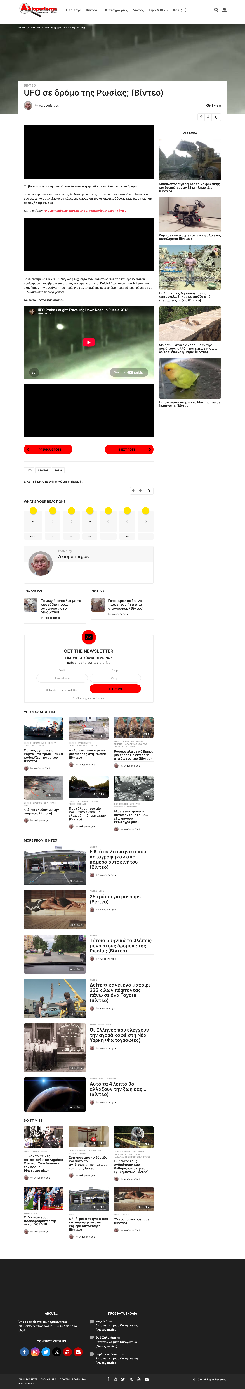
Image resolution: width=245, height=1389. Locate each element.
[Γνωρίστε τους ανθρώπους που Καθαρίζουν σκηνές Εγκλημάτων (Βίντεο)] (134, 1137)
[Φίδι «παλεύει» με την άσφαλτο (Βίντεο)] (43, 788)
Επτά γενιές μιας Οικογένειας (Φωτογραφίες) (117, 1327)
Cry (53, 536)
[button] (185, 10)
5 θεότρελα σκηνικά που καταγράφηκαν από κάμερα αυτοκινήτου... (180, 1295)
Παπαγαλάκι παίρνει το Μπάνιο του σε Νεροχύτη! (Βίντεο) (189, 403)
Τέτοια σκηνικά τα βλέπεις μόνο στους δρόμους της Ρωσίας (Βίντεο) (121, 945)
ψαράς (125, 747)
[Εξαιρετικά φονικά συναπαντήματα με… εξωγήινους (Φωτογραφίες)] (134, 788)
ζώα (46, 803)
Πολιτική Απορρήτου (73, 1379)
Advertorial (31, 1213)
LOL (90, 536)
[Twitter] (45, 1352)
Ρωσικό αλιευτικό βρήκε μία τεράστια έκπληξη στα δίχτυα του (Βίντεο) (133, 754)
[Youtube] (67, 1352)
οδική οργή (30, 746)
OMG (127, 536)
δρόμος (43, 470)
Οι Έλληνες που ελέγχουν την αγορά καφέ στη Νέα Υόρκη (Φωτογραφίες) (119, 1035)
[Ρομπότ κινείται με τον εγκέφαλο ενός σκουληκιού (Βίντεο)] (190, 214)
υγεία (102, 891)
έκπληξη (118, 744)
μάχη (53, 803)
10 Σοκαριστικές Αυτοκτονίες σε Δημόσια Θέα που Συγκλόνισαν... (36, 1293)
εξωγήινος (119, 807)
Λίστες (138, 10)
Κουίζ (177, 10)
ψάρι (132, 747)
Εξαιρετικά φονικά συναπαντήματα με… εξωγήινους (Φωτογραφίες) (131, 816)
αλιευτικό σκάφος (133, 741)
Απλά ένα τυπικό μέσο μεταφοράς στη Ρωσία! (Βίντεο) (87, 753)
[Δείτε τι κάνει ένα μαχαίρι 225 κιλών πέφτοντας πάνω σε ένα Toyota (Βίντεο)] (55, 998)
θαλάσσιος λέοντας (136, 744)
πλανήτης (110, 1078)
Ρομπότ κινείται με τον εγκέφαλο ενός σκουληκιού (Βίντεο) (190, 237)
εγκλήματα (120, 1154)
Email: (62, 670)
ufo (29, 470)
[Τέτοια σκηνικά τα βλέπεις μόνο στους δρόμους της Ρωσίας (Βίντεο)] (55, 954)
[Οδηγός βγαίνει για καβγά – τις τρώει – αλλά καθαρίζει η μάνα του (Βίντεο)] (43, 728)
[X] (56, 1352)
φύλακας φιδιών (77, 1153)
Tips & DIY (157, 10)
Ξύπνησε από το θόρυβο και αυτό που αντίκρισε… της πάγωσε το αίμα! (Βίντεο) (88, 1162)
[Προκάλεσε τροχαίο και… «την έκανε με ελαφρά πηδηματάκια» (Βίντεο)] (89, 787)
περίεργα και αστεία (79, 746)
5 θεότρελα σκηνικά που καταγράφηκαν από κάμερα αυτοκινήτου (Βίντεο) (118, 859)
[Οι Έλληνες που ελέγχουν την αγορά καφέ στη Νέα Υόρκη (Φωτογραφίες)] (55, 1047)
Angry (33, 536)
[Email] (78, 1352)
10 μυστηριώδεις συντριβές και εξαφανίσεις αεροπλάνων (84, 210)
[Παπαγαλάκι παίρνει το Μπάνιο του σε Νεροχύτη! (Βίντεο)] (190, 378)
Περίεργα (73, 10)
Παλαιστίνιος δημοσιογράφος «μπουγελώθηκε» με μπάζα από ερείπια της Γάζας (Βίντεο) (185, 296)
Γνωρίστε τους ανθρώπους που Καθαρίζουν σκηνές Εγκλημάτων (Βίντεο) (131, 1166)
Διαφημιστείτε (27, 1379)
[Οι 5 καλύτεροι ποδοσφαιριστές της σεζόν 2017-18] (43, 1198)
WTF (145, 536)
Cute (71, 536)
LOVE (108, 536)
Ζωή (101, 1078)
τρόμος (91, 1151)
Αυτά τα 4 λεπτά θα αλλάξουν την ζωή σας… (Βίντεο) (118, 1089)
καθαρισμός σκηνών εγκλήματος (132, 1157)
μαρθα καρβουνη (107, 1354)
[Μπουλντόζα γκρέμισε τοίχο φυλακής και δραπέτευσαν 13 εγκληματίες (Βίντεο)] (190, 160)
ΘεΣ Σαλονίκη (106, 1337)
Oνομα (115, 670)
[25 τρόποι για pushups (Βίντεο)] (55, 909)
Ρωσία (58, 470)
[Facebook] (24, 1352)
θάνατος (132, 807)
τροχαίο (81, 804)
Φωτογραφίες (116, 10)
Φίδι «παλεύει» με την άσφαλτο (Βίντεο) (41, 811)
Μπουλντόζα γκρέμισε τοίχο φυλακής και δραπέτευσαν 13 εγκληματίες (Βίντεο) (189, 187)
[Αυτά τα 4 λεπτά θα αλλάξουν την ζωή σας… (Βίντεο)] (55, 1094)
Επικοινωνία (26, 1383)
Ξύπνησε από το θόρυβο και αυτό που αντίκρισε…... (72, 1292)
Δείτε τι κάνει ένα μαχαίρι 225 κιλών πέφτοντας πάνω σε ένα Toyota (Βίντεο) (120, 992)
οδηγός (94, 801)
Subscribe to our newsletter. (62, 690)
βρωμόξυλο (39, 743)
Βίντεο (91, 10)
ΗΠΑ (130, 1154)
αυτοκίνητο (84, 743)
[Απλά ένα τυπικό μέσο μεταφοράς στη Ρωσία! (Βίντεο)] (89, 728)
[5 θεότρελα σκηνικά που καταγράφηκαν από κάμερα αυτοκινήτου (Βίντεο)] (55, 865)
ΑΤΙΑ (138, 804)
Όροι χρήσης (49, 1379)
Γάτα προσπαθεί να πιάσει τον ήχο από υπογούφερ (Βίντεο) (126, 605)
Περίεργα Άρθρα (77, 1151)
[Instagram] (35, 1352)
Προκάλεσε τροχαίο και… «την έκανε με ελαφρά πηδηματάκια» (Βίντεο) (87, 814)
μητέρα (52, 743)
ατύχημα (83, 801)
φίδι (26, 806)
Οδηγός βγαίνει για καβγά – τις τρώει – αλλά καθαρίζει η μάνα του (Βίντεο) (43, 755)
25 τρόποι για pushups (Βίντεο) (115, 899)
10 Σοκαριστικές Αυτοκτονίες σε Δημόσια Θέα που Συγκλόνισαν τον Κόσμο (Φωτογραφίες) (43, 1163)
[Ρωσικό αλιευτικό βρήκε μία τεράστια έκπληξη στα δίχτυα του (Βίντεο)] (134, 727)
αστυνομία (138, 1151)
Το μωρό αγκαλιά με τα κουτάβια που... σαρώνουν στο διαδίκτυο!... (61, 606)
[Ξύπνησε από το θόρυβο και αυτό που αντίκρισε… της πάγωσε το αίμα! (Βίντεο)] (89, 1137)
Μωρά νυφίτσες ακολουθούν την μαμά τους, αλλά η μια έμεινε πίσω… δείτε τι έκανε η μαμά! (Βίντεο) (188, 348)
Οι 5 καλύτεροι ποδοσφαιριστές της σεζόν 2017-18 (40, 1220)
